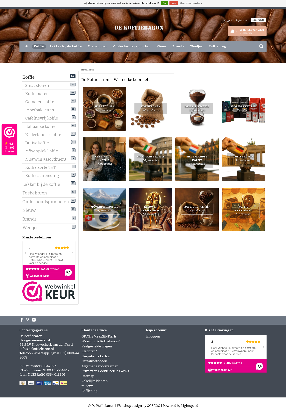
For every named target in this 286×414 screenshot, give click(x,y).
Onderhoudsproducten (131, 46)
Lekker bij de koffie (66, 46)
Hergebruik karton (96, 356)
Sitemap (88, 376)
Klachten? (89, 351)
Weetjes (196, 46)
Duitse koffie (38, 143)
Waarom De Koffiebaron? (101, 341)
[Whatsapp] (28, 320)
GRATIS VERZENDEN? (99, 336)
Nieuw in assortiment (47, 159)
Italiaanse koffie (41, 126)
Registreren (241, 20)
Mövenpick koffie (43, 151)
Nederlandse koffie (44, 134)
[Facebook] (22, 320)
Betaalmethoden (94, 361)
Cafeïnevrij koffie (43, 118)
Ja (164, 3)
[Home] (26, 46)
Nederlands (258, 20)
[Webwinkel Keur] (48, 291)
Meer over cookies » (191, 3)
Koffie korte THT (42, 167)
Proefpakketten (41, 110)
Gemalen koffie (41, 101)
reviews (87, 386)
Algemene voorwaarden (100, 366)
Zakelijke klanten (95, 381)
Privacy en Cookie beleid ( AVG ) (105, 371)
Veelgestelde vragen (97, 346)
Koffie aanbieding (43, 175)
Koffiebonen (38, 93)
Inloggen (228, 20)
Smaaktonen (38, 85)
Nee (174, 3)
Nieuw (161, 46)
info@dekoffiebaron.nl (36, 349)
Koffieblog (217, 46)
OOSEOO (153, 406)
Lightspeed (189, 406)
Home (84, 70)
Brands (178, 46)
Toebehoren (98, 46)
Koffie (39, 46)
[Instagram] (34, 320)
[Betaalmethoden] (43, 383)
